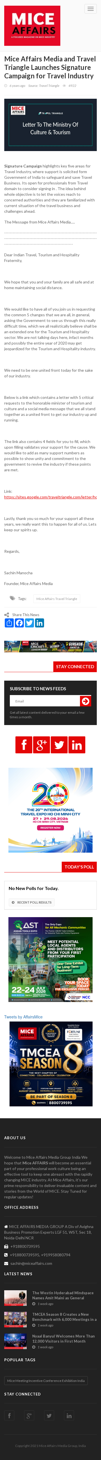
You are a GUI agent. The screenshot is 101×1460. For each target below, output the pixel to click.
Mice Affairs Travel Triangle (56, 599)
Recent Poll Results (34, 902)
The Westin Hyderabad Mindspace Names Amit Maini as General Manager (63, 1298)
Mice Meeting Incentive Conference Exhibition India (46, 1381)
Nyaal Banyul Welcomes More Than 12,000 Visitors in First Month (63, 1338)
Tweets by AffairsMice (23, 1017)
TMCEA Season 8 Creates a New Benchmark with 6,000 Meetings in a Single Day (64, 1319)
